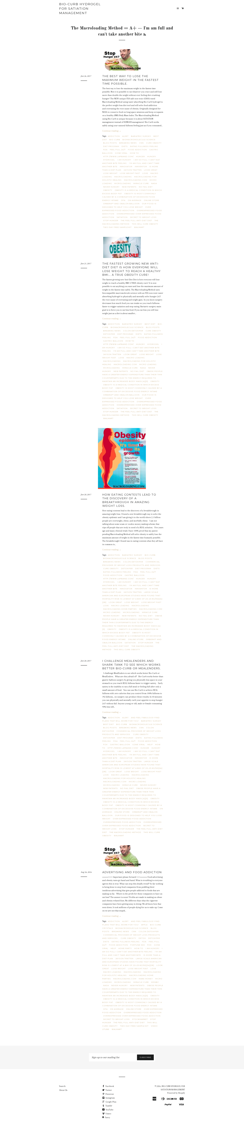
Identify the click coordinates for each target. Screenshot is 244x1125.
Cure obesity (154, 143)
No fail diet (145, 187)
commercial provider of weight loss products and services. (131, 732)
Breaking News (128, 143)
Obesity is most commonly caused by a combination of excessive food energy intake (129, 197)
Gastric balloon (113, 341)
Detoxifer (109, 334)
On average (134, 200)
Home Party (125, 948)
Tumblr (108, 1106)
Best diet (150, 324)
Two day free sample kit (117, 227)
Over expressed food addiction (132, 819)
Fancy (107, 1117)
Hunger (140, 156)
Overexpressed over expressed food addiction (132, 1016)
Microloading (122, 183)
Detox (142, 938)
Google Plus (110, 1102)
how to (134, 153)
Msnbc (155, 982)
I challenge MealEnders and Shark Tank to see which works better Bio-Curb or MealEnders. (131, 664)
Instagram (110, 1098)
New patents (129, 187)
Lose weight (110, 173)
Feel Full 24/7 (117, 150)
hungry (151, 156)
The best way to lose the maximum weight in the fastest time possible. (130, 80)
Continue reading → (111, 131)
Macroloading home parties (120, 609)
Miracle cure (141, 183)
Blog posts (110, 143)
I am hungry (124, 160)
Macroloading (123, 177)
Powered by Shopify (176, 1093)
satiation (122, 217)
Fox (105, 744)
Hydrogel (109, 160)
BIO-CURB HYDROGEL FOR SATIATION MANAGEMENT (80, 8)
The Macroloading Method (125, 832)
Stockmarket (140, 1019)
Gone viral (121, 153)
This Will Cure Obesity (145, 224)
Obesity (107, 190)
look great (150, 170)
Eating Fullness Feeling (144, 146)
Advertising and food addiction (132, 872)
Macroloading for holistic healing (124, 778)
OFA (123, 200)
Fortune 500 (137, 945)
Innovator (126, 166)
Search (62, 1086)
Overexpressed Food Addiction (122, 822)
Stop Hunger (110, 220)
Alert (125, 136)
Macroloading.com (135, 180)
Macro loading (136, 358)
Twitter (108, 1090)
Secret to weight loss (143, 217)
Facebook (109, 1086)
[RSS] (144, 35)
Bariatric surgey (141, 136)
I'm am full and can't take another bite (136, 351)
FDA (105, 150)
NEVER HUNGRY (111, 187)
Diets (125, 146)
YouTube (109, 1109)
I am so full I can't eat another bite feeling (132, 950)
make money (146, 979)
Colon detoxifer (133, 331)
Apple (144, 925)
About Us (63, 1090)
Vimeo (108, 1113)
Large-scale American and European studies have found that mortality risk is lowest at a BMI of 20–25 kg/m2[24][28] (132, 961)
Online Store (151, 200)
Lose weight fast (130, 173)
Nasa (154, 183)
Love (145, 173)
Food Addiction (137, 150)
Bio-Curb (114, 140)
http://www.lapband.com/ (118, 156)
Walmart (139, 227)
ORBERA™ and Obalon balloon (121, 204)
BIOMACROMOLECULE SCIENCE (139, 140)
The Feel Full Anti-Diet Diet (136, 220)
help (150, 744)
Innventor (141, 166)
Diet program (111, 146)
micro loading (148, 364)
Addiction (114, 136)
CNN (141, 143)
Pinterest (109, 1094)
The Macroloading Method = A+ (103, 28)
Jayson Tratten (133, 170)
